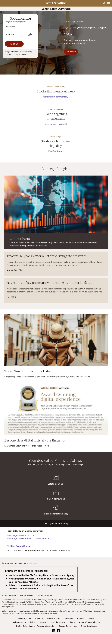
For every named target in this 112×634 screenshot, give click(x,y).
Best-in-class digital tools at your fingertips (35, 440)
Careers (80, 618)
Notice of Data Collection (89, 622)
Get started (71, 51)
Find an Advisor (53, 618)
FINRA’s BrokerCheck (19, 546)
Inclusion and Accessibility (24, 622)
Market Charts (19, 239)
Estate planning (56, 483)
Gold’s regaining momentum (56, 116)
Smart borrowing (56, 498)
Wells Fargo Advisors (20, 535)
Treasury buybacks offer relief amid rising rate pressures (47, 256)
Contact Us (68, 618)
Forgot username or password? (18, 51)
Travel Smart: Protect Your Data (27, 371)
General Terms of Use (68, 626)
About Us (39, 618)
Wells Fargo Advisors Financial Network (29, 538)
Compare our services (12, 563)
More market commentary (56, 96)
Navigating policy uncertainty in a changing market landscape (50, 282)
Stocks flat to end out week (56, 91)
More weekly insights (56, 124)
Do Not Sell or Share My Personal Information (35, 626)
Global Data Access (89, 626)
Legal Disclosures (57, 622)
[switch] (30, 34)
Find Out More (56, 151)
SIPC (84, 602)
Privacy (71, 622)
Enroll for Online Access (15, 54)
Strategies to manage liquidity (56, 143)
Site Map (91, 618)
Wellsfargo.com (24, 618)
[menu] (108, 3)
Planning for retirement (56, 513)
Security (42, 622)
